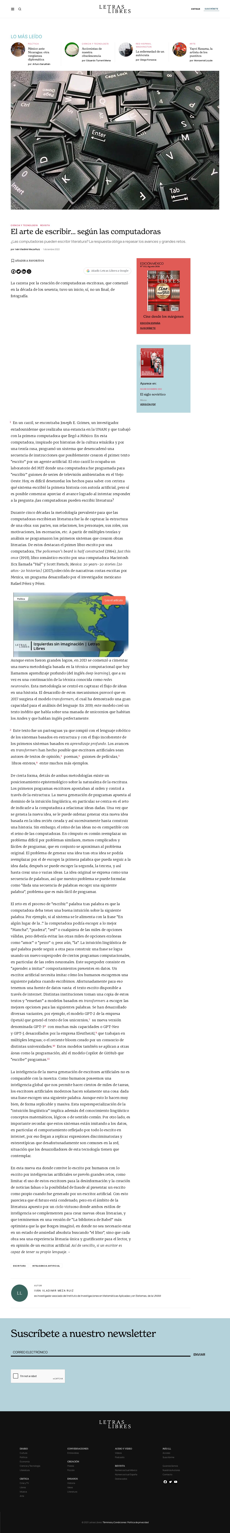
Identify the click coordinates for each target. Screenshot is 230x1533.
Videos (118, 1452)
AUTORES (181, 1312)
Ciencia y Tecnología (95, 43)
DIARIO (24, 1448)
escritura (19, 1265)
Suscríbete (148, 328)
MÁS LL (167, 1448)
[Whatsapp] (29, 271)
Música (23, 1491)
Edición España (150, 323)
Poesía (70, 1465)
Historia (71, 1483)
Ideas (70, 1487)
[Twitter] (18, 271)
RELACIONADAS (42, 1312)
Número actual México (126, 1470)
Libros (23, 1487)
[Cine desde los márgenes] (163, 292)
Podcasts (119, 1457)
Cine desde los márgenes (163, 316)
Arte (193, 43)
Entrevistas (73, 1452)
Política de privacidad (138, 1522)
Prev (141, 296)
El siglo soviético (153, 394)
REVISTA (120, 1466)
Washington (144, 46)
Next (186, 296)
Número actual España (126, 1474)
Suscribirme (168, 1457)
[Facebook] (13, 271)
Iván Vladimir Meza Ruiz (54, 1290)
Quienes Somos (170, 1465)
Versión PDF (148, 404)
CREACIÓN (73, 1461)
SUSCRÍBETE (211, 9)
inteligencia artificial (46, 1265)
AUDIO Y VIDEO (123, 1448)
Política (33, 43)
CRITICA (24, 1478)
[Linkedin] (24, 271)
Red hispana (143, 43)
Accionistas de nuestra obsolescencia (92, 52)
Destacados (121, 1478)
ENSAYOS (72, 1478)
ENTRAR (195, 9)
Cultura (23, 1452)
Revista (45, 225)
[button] (13, 9)
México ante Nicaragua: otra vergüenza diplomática (38, 54)
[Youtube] (175, 1482)
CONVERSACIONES (77, 1448)
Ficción (71, 1470)
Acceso (166, 1452)
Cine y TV (24, 1483)
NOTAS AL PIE (111, 1312)
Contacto (167, 1474)
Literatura (25, 1470)
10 (54, 1045)
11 (48, 1059)
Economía (25, 1461)
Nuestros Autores (171, 1470)
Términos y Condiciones (114, 1522)
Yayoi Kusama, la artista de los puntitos (201, 52)
